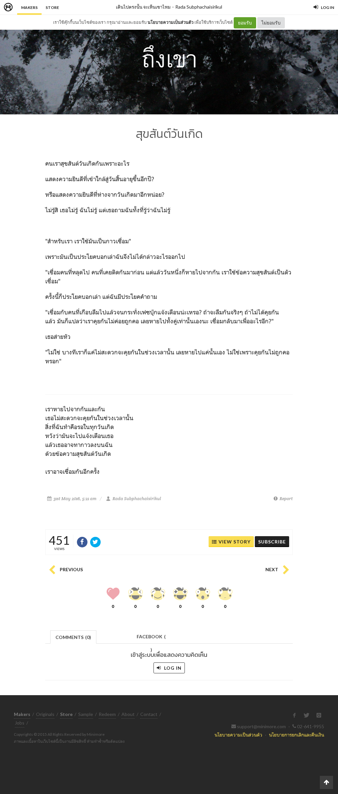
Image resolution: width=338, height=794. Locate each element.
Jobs (19, 723)
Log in (172, 668)
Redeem (107, 714)
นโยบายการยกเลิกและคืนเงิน (296, 734)
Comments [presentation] (73, 637)
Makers (29, 7)
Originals (45, 714)
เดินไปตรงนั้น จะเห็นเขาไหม (143, 7)
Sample (85, 714)
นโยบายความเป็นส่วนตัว (170, 22)
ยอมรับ (245, 22)
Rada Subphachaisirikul (198, 7)
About (128, 714)
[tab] (73, 636)
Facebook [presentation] (151, 638)
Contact (148, 714)
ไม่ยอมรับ (271, 22)
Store (52, 7)
